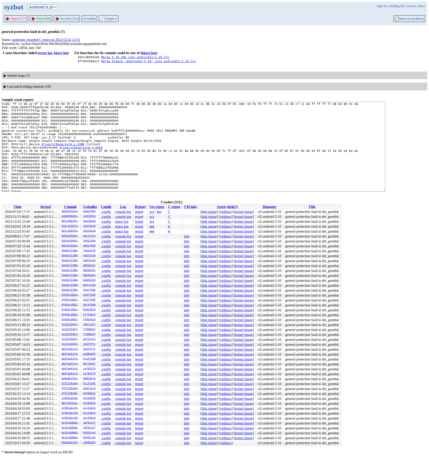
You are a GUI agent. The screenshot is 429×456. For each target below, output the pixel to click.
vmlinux (225, 212)
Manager (269, 207)
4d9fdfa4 (89, 255)
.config (106, 212)
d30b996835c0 (70, 216)
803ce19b (89, 285)
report (139, 212)
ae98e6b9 (89, 353)
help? (232, 207)
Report (140, 207)
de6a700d (89, 211)
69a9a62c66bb (70, 442)
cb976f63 (89, 216)
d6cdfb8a (89, 304)
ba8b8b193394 (70, 378)
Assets (221, 207)
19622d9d (89, 240)
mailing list (396, 6)
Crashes (89, 19)
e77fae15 (89, 314)
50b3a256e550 (70, 211)
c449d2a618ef (70, 398)
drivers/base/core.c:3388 (63, 144)
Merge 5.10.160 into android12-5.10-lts (135, 57)
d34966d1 (89, 393)
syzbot (13, 7)
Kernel (45, 207)
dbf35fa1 (89, 339)
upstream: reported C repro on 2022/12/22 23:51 (46, 40)
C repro (174, 207)
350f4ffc (89, 344)
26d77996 (89, 289)
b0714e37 (89, 363)
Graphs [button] (107, 19)
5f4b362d (89, 319)
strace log (121, 221)
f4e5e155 (89, 250)
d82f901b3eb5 (70, 403)
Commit (70, 207)
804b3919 (89, 309)
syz (151, 212)
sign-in (382, 6)
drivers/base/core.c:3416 (80, 147)
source (411, 6)
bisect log (61, 53)
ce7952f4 (89, 368)
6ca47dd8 (89, 358)
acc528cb (89, 408)
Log (123, 207)
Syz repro (156, 207)
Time (17, 207)
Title (312, 207)
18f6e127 (89, 422)
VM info (190, 207)
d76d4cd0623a (70, 294)
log (159, 212)
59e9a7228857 (70, 250)
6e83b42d (89, 280)
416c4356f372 (70, 226)
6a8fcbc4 (89, 388)
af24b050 (89, 398)
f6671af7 (89, 324)
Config (106, 207)
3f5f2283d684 (70, 383)
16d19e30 (89, 226)
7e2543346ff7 (70, 324)
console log (123, 212)
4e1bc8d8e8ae (70, 422)
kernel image (244, 212)
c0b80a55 (89, 442)
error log (45, 53)
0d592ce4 (89, 432)
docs (421, 6)
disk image (209, 212)
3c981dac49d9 (70, 408)
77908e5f (89, 329)
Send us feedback (409, 19)
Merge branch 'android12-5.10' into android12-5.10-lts (148, 61)
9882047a (89, 378)
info (186, 236)
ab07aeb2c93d (70, 349)
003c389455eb (70, 221)
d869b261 (89, 265)
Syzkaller (90, 207)
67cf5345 (89, 383)
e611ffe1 (89, 235)
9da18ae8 (89, 221)
